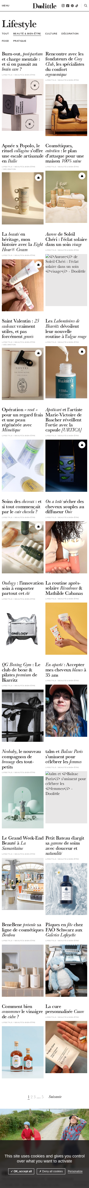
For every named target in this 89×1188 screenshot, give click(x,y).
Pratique (19, 40)
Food (5, 40)
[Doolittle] (44, 5)
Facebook (67, 5)
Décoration (70, 33)
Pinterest (72, 5)
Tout (5, 33)
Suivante (55, 1096)
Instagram (63, 5)
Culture (51, 33)
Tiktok (77, 5)
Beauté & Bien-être (27, 33)
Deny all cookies (52, 1171)
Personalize (75, 1171)
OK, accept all (22, 1171)
